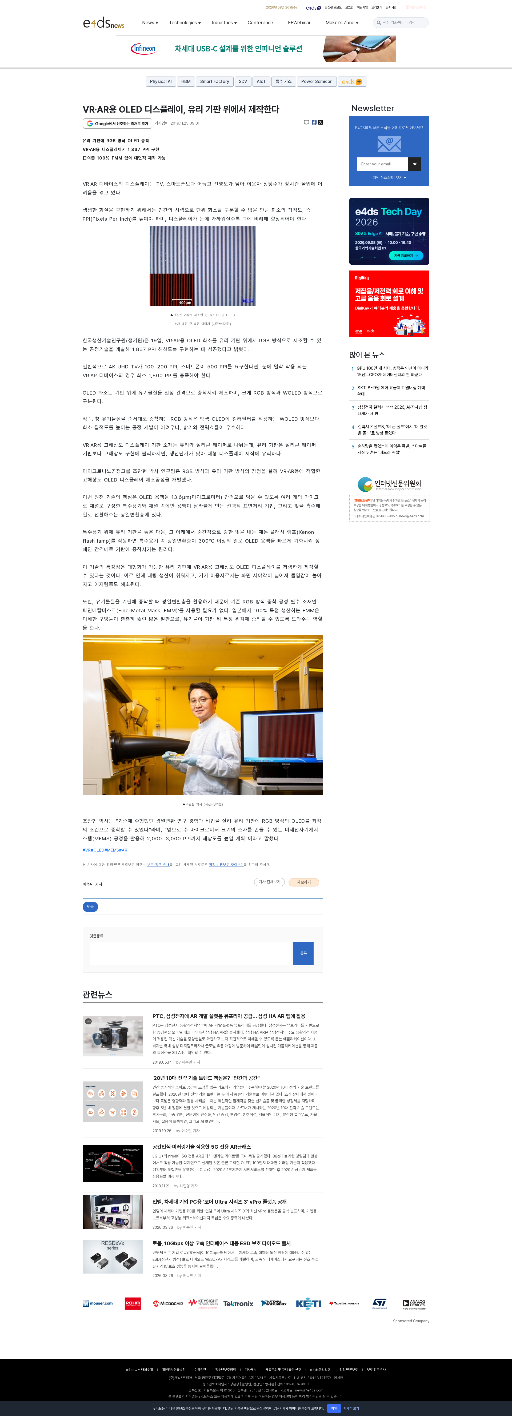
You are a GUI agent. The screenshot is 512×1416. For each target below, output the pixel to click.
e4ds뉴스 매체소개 (139, 1370)
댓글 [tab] (90, 906)
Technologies (183, 22)
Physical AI (161, 81)
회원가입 (362, 7)
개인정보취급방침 (173, 1370)
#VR (87, 850)
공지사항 (391, 7)
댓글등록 (96, 936)
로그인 (349, 7)
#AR (123, 850)
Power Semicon (317, 81)
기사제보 (251, 1370)
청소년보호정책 (225, 1370)
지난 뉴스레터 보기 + (389, 177)
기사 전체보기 (270, 882)
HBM (186, 81)
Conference (260, 22)
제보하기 (304, 882)
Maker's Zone (340, 22)
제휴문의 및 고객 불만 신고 (283, 1370)
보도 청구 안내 (158, 865)
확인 (334, 1408)
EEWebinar (299, 22)
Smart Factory (214, 81)
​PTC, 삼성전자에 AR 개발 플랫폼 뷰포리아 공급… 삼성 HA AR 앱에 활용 (229, 1016)
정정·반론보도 (333, 7)
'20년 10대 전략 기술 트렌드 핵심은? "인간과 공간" (206, 1078)
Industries (222, 22)
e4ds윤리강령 (320, 1370)
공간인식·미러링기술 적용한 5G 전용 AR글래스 (202, 1147)
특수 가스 (284, 81)
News (148, 22)
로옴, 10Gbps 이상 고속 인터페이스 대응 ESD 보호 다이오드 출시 (222, 1243)
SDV (243, 81)
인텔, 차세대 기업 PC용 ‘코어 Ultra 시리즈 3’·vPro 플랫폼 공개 (220, 1202)
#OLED (98, 850)
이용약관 (200, 1370)
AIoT (261, 81)
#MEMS (112, 850)
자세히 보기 (351, 1408)
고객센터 (376, 7)
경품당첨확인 (417, 7)
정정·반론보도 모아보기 (226, 865)
